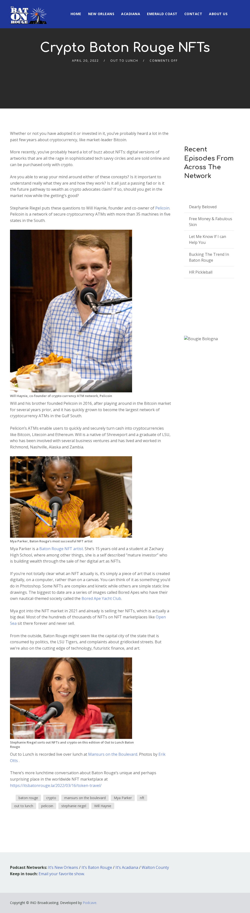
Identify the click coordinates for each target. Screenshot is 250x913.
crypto (51, 797)
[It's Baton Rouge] (28, 12)
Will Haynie (102, 806)
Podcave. (90, 902)
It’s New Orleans (63, 867)
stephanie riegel (73, 806)
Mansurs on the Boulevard (112, 754)
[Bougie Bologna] (201, 339)
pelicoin (47, 806)
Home (76, 13)
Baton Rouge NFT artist (61, 548)
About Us (218, 13)
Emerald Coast (162, 13)
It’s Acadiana (126, 867)
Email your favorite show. (62, 873)
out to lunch (23, 806)
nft (142, 797)
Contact (193, 13)
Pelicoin (162, 208)
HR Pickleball (200, 272)
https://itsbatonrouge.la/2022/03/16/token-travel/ (56, 785)
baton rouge (28, 797)
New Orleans (101, 13)
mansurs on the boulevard (85, 797)
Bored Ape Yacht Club (101, 598)
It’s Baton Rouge (97, 867)
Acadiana (130, 13)
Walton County (155, 867)
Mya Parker (123, 797)
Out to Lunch (124, 61)
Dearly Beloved (203, 206)
